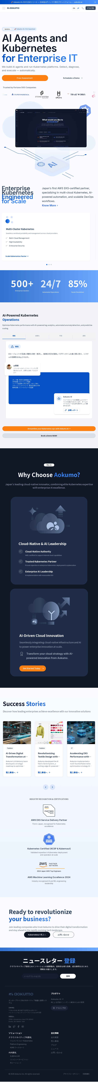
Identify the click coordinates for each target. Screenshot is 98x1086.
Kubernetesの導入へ (37, 935)
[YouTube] (23, 1026)
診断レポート (73, 410)
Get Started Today (31, 668)
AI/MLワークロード (17, 1047)
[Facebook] (18, 1026)
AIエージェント (16, 1063)
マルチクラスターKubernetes (21, 1041)
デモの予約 (90, 8)
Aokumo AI (56, 999)
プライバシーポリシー (71, 1074)
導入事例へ (10, 772)
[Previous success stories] (45, 787)
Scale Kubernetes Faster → (16, 256)
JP (78, 8)
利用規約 (86, 1074)
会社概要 (55, 1037)
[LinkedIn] (10, 1026)
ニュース (55, 1049)
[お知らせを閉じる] (95, 2)
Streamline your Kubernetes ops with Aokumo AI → (49, 428)
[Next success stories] (52, 787)
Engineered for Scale (17, 199)
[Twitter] (14, 1026)
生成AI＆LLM (15, 1056)
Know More (49, 205)
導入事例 (55, 1041)
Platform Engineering (18, 1044)
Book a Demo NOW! (49, 435)
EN (74, 8)
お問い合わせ (63, 935)
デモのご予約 (61, 1008)
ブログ (54, 1045)
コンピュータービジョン (19, 1059)
